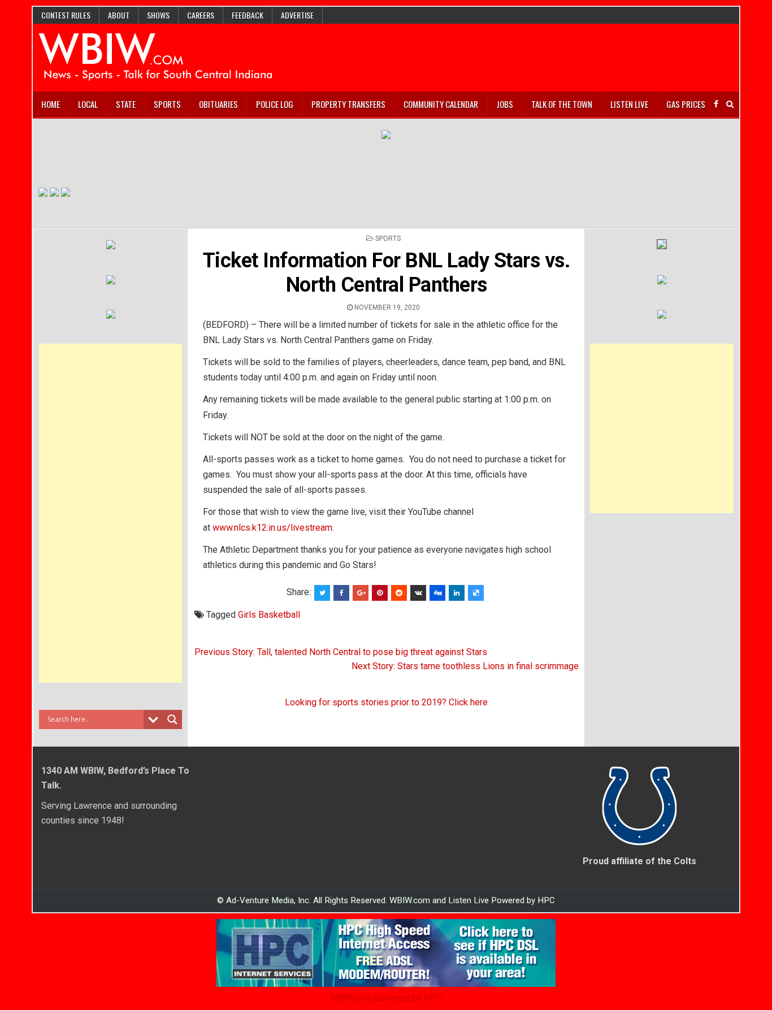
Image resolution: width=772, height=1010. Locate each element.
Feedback (247, 15)
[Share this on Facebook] (341, 593)
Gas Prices (685, 104)
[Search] (730, 104)
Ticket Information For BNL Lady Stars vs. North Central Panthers (386, 273)
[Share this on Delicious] (476, 593)
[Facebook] (716, 104)
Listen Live (629, 104)
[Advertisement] (111, 513)
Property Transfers (348, 104)
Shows (158, 15)
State (126, 104)
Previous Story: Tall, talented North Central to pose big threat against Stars (340, 652)
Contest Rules (65, 15)
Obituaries (218, 104)
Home (50, 104)
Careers (200, 15)
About (118, 15)
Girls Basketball (269, 614)
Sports (167, 104)
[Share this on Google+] (360, 593)
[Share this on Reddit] (399, 593)
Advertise (297, 15)
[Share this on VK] (418, 593)
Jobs (504, 104)
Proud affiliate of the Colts (639, 861)
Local (88, 104)
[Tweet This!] (322, 593)
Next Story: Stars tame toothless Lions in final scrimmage (465, 666)
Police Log (274, 104)
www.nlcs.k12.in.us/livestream (272, 527)
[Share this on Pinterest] (380, 593)
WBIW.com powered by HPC (386, 997)
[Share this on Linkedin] (457, 593)
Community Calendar (441, 104)
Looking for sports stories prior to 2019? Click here (386, 702)
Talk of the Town (561, 104)
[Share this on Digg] (437, 593)
